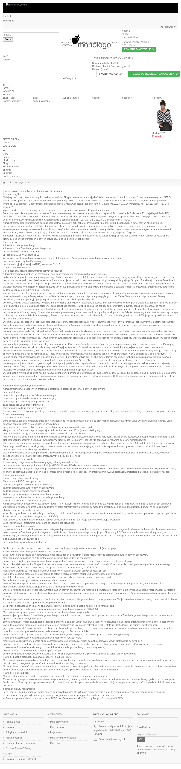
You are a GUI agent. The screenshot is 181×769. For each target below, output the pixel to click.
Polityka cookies (13, 737)
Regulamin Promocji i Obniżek (20, 759)
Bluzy (35, 97)
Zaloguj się (70, 78)
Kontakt (7, 16)
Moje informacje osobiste (63, 737)
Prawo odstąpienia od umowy (20, 743)
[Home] (4, 85)
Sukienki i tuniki (70, 97)
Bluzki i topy (9, 97)
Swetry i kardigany (12, 101)
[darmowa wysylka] (90, 8)
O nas (8, 753)
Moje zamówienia (59, 721)
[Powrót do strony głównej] (4, 182)
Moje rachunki (57, 727)
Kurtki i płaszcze (41, 101)
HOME (6, 88)
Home (6, 157)
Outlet (6, 142)
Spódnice (127, 97)
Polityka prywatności (16, 732)
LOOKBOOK (9, 145)
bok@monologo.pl (115, 739)
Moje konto (55, 714)
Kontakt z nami (13, 721)
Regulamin (10, 727)
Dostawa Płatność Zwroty (18, 748)
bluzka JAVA (158, 133)
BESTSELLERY (11, 139)
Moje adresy (56, 732)
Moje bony (55, 743)
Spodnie (96, 97)
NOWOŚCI (8, 91)
